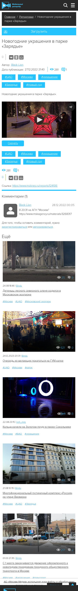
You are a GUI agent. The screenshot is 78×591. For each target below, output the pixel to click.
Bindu (19, 285)
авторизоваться (43, 226)
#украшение (49, 77)
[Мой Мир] (21, 57)
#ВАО (18, 433)
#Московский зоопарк (38, 301)
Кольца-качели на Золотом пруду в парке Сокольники (37, 426)
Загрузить (39, 31)
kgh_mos (21, 422)
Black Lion (17, 64)
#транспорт (39, 577)
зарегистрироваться (14, 226)
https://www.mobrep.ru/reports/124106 (34, 185)
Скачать (13, 143)
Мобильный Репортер (12, 5)
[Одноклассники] (16, 57)
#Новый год (34, 85)
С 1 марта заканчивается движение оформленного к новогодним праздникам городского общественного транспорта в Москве (35, 567)
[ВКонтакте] (11, 57)
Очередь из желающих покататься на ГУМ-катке (33, 360)
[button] (39, 120)
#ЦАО (8, 77)
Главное (10, 17)
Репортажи (26, 17)
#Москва (27, 77)
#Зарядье (11, 85)
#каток (28, 367)
